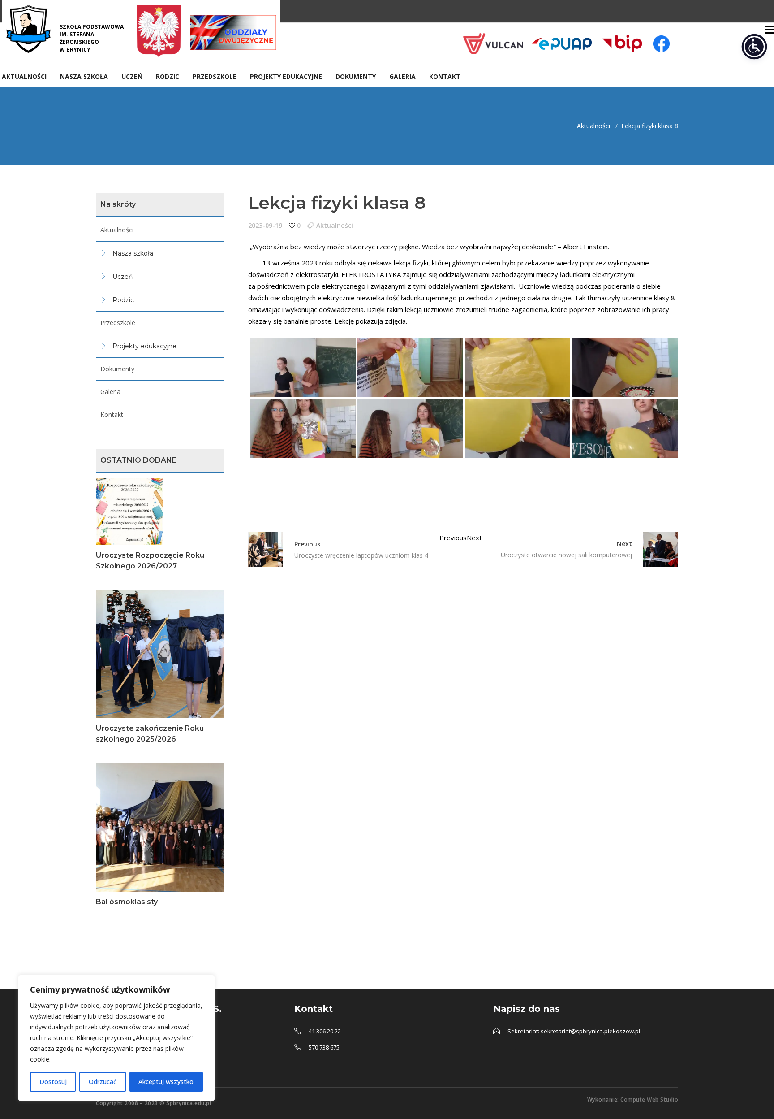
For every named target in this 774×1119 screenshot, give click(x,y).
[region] (116, 1038)
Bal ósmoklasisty (127, 902)
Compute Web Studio (649, 1099)
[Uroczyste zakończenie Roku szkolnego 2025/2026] (160, 654)
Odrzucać (102, 1081)
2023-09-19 (265, 225)
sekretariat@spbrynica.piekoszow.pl (590, 1031)
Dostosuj (53, 1081)
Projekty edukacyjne (144, 346)
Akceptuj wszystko (166, 1081)
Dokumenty (117, 368)
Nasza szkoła (132, 253)
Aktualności (593, 125)
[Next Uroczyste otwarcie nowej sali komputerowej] (655, 549)
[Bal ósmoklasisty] (160, 827)
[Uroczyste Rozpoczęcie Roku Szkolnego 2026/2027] (160, 511)
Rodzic (123, 300)
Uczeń (122, 277)
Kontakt (111, 414)
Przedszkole (117, 322)
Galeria (110, 391)
